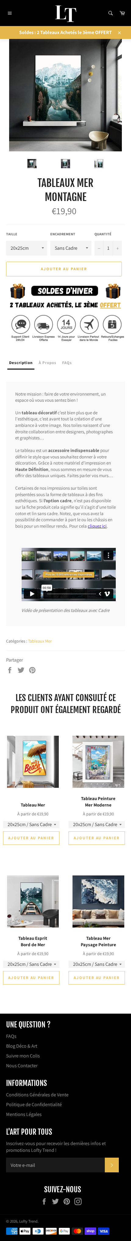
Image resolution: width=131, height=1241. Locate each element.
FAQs (11, 1036)
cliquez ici (97, 526)
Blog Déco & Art (21, 1046)
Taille (11, 234)
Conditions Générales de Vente (37, 1094)
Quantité (103, 234)
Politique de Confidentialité (34, 1104)
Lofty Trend (28, 1221)
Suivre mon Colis (23, 1056)
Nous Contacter (21, 1065)
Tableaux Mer (40, 641)
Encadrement (62, 234)
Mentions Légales (24, 1114)
